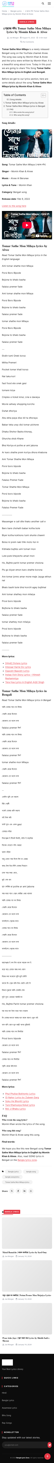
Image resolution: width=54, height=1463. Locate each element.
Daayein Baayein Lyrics (17, 670)
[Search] (43, 3)
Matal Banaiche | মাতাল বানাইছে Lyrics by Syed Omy (24, 1252)
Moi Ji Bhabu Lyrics (15, 1108)
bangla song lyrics (12, 1177)
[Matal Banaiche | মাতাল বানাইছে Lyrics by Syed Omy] (27, 1233)
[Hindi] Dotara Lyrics (16, 663)
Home (4, 11)
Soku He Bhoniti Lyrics (17, 1101)
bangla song (31, 1172)
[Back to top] (47, 1456)
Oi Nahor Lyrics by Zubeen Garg (22, 1097)
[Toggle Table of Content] (42, 95)
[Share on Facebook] (18, 1191)
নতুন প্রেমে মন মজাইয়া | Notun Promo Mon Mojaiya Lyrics (26, 1295)
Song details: (16, 99)
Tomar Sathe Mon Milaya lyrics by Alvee (24, 103)
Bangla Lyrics (16, 11)
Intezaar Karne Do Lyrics (18, 667)
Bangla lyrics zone (27, 1160)
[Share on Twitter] (11, 1191)
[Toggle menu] (49, 3)
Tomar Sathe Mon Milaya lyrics (17, 1182)
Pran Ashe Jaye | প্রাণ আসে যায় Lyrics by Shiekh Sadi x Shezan (25, 1339)
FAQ (11, 109)
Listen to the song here (14, 205)
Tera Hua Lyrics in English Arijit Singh (24, 682)
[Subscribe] (50, 1445)
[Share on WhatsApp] (31, 1191)
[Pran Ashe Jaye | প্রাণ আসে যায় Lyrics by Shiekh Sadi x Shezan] (27, 1318)
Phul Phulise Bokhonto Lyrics (20, 1093)
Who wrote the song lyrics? (23, 112)
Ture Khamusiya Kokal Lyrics (20, 1105)
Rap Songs (7, 1423)
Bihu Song (6, 1415)
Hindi (4, 1393)
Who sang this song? (21, 115)
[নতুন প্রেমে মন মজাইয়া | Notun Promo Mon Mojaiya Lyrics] (27, 1276)
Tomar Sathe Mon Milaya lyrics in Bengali (25, 106)
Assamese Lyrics (9, 1408)
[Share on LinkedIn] (24, 1191)
